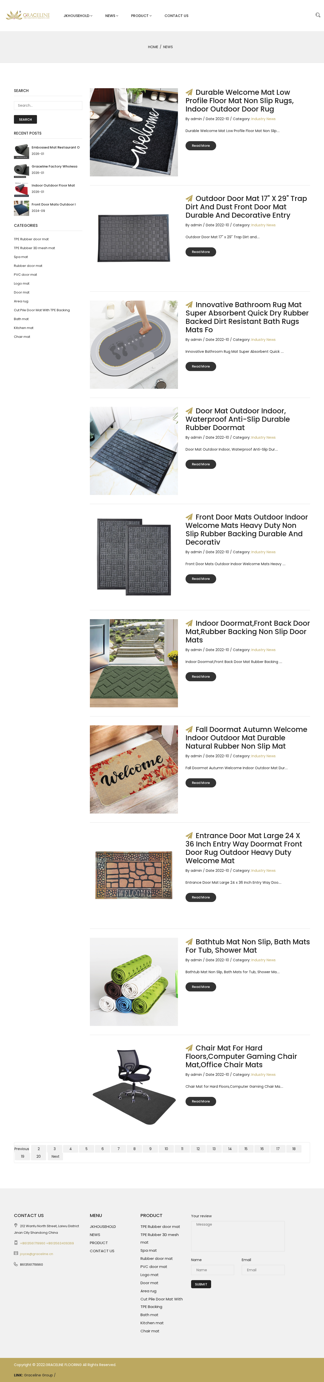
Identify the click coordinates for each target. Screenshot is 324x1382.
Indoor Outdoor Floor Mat (53, 185)
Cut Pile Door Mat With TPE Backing (42, 310)
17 (278, 1148)
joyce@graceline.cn (36, 1253)
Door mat (21, 292)
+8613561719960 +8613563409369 (47, 1243)
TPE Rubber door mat (31, 239)
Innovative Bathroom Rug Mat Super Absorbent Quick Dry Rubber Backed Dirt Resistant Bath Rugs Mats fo (247, 317)
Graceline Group (39, 1375)
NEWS (110, 15)
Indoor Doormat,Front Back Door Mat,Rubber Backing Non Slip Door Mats (248, 631)
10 (166, 1148)
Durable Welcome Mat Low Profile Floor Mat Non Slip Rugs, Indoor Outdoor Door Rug (240, 100)
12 (198, 1148)
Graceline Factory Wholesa (54, 166)
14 (230, 1148)
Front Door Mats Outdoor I (54, 204)
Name (196, 1259)
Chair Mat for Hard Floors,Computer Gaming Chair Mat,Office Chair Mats (241, 1056)
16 (262, 1148)
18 (294, 1148)
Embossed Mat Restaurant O (56, 147)
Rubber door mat (28, 265)
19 (22, 1156)
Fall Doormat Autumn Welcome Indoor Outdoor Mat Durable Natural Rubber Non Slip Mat (246, 738)
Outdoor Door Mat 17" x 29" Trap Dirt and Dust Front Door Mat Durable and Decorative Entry (246, 207)
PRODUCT (140, 15)
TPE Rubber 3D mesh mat (34, 248)
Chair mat (22, 336)
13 (214, 1148)
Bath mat (21, 319)
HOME (153, 46)
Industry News (263, 118)
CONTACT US (176, 15)
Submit (201, 1284)
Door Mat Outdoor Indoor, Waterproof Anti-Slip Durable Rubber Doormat (238, 419)
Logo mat (21, 283)
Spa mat (21, 256)
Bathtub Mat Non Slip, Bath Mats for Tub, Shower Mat (248, 946)
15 (246, 1148)
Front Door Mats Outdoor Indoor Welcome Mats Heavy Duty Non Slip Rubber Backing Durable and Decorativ (247, 529)
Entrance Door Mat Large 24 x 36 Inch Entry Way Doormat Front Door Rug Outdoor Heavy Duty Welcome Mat (244, 848)
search (25, 119)
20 (38, 1156)
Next (55, 1156)
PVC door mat (25, 274)
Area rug (21, 301)
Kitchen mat (23, 327)
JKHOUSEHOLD (76, 15)
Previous (21, 1148)
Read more (201, 145)
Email (246, 1259)
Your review (201, 1216)
